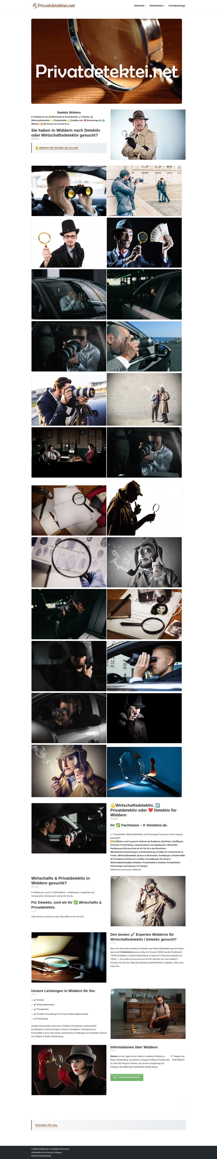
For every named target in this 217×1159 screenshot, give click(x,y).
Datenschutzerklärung (41, 1156)
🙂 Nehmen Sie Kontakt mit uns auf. (57, 147)
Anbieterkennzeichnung (41, 1152)
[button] (145, 5)
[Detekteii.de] (53, 5)
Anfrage (57, 1152)
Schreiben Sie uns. (46, 1125)
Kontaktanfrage (177, 5)
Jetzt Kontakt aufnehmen (129, 1077)
